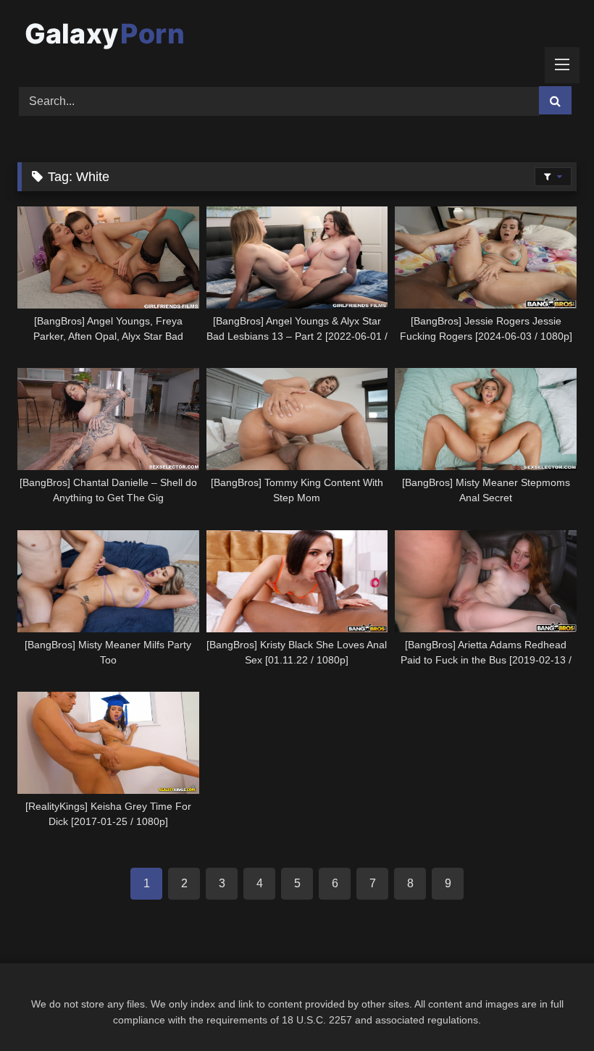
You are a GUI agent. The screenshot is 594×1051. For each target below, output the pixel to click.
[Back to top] (549, 1008)
